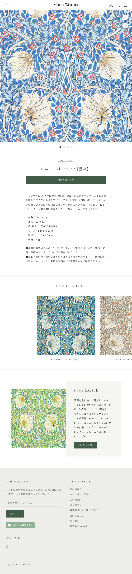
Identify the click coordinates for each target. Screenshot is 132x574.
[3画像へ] (68, 147)
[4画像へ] (72, 147)
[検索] (118, 5)
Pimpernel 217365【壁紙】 (66, 359)
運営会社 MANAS (78, 526)
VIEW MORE (86, 445)
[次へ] (78, 147)
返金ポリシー (77, 504)
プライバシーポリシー (81, 494)
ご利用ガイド (77, 488)
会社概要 (74, 520)
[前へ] (53, 147)
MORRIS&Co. (66, 161)
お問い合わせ (77, 515)
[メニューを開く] (7, 4)
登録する (15, 514)
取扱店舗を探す (66, 180)
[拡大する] (125, 17)
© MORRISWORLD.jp (20, 565)
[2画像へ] (64, 147)
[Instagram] (7, 546)
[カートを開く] (125, 5)
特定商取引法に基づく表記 (83, 510)
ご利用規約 (75, 499)
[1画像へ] (60, 147)
